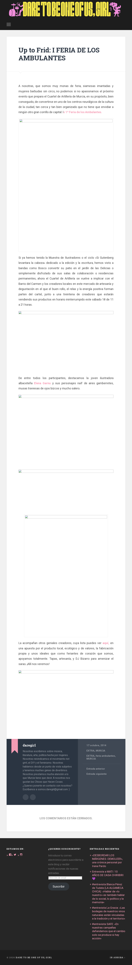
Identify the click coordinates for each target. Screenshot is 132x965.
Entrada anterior (95, 768)
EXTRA (90, 750)
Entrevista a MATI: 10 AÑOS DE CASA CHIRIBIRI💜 (107, 875)
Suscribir (59, 886)
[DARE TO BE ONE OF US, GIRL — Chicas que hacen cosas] (66, 9)
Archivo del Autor (25, 797)
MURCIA (100, 750)
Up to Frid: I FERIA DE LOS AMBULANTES (59, 54)
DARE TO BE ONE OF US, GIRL (34, 957)
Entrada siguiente (96, 773)
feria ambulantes (105, 755)
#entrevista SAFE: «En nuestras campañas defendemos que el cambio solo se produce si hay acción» (108, 931)
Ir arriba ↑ (117, 957)
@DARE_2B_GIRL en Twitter (33, 797)
